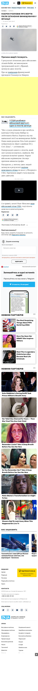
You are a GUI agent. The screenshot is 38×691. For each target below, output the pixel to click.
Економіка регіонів (7, 641)
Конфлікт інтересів (24, 633)
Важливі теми (6, 7)
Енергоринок (5, 636)
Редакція (4, 575)
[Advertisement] (19, 96)
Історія (21, 644)
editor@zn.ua (27, 602)
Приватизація (5, 639)
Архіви (3, 572)
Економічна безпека (25, 636)
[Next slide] (35, 8)
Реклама (4, 578)
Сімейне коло (23, 647)
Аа (18, 3)
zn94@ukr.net (23, 599)
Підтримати (28, 3)
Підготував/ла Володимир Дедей (13, 225)
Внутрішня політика (7, 627)
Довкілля (4, 650)
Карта (3, 584)
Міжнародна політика (8, 630)
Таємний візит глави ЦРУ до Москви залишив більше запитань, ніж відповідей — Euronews (14, 556)
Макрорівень (5, 633)
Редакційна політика (7, 581)
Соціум (21, 642)
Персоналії (22, 639)
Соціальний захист (25, 627)
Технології (4, 647)
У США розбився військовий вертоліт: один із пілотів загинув (20, 123)
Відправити (19, 261)
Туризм (21, 650)
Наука (3, 644)
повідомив (12, 72)
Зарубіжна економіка (25, 630)
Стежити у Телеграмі (20, 284)
